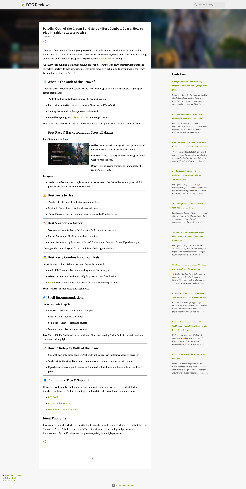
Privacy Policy (11, 478)
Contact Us (10, 480)
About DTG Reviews (14, 475)
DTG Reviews (38, 4)
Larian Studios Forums (59, 403)
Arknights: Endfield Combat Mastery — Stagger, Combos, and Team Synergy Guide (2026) (189, 85)
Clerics (76, 117)
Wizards (84, 117)
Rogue (51, 282)
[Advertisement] (164, 110)
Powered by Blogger (124, 485)
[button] (44, 41)
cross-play (104, 58)
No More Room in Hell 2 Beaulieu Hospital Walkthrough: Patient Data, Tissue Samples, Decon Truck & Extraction (190, 326)
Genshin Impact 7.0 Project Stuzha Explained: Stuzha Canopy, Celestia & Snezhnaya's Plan (187, 175)
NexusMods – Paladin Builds (62, 409)
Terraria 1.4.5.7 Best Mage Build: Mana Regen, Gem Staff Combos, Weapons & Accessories (188, 236)
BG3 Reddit (53, 397)
